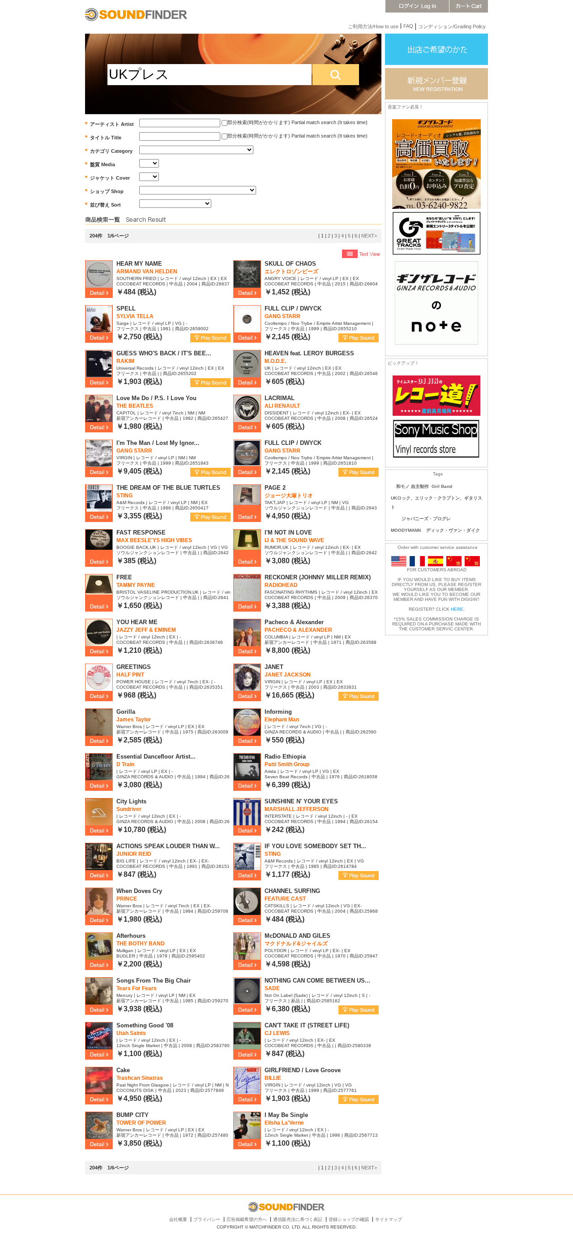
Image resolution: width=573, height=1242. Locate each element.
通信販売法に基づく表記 (297, 1219)
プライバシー (206, 1219)
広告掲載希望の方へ (247, 1219)
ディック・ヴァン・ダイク (453, 530)
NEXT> (369, 235)
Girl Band (442, 486)
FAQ (408, 26)
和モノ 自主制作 (412, 486)
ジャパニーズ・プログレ (426, 518)
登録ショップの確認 (349, 1219)
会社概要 (178, 1219)
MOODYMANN (406, 530)
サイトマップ (388, 1219)
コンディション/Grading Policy (452, 26)
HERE (457, 609)
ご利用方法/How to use (373, 26)
